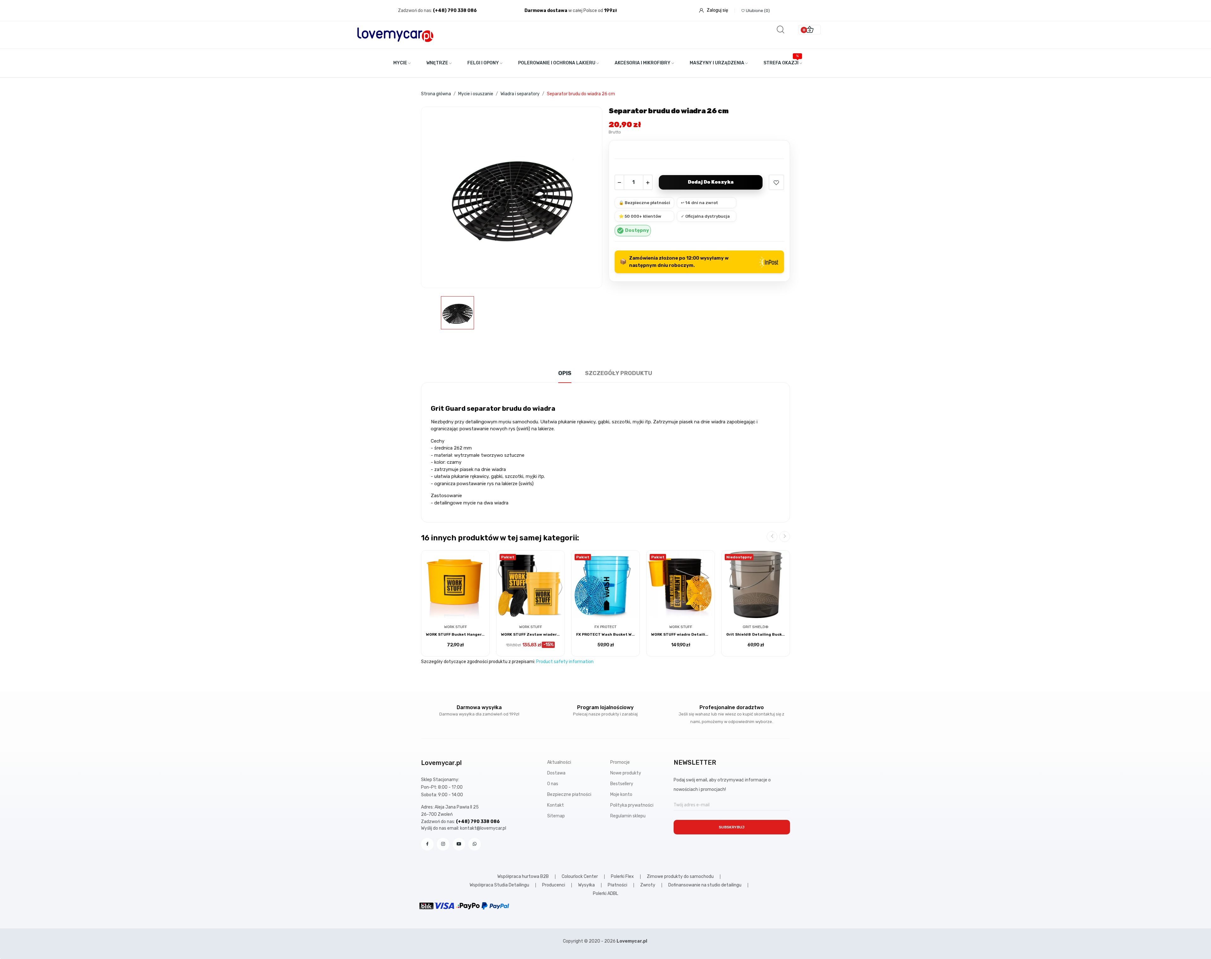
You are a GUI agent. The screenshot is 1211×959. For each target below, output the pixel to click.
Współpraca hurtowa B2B (523, 876)
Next (784, 536)
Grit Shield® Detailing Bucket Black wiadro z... (755, 634)
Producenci (553, 885)
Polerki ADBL (605, 893)
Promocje (620, 762)
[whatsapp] (474, 844)
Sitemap (556, 816)
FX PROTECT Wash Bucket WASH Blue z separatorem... (605, 634)
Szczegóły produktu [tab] (618, 373)
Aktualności (559, 762)
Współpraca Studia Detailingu (499, 885)
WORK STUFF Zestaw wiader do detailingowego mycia (530, 634)
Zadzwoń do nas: (415, 10)
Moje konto (621, 794)
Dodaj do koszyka (711, 182)
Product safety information (565, 661)
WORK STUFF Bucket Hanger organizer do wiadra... (455, 634)
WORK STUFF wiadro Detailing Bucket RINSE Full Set (680, 634)
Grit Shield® (756, 627)
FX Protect (605, 627)
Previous (772, 536)
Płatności (617, 885)
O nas (552, 783)
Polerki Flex (622, 876)
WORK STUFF (455, 627)
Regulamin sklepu (628, 816)
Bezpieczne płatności (569, 794)
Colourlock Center (580, 876)
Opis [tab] (564, 373)
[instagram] (443, 844)
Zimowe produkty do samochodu (680, 876)
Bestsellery (621, 783)
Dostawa (556, 773)
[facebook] (427, 844)
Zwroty (647, 885)
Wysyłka (586, 885)
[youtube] (459, 844)
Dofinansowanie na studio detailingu (704, 885)
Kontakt (555, 805)
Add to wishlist (776, 182)
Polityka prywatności (631, 805)
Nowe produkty (625, 773)
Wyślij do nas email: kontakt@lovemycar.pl (463, 828)
